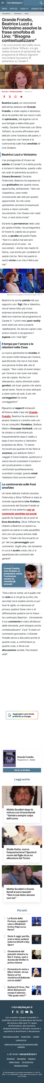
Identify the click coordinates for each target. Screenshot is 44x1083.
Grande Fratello (25, 757)
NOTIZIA (5, 92)
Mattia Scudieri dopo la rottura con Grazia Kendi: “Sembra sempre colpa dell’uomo (21, 814)
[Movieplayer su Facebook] (12, 1011)
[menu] (3, 3)
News (4, 9)
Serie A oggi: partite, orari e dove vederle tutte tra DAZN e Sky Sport (19, 940)
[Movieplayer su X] (17, 1011)
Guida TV (24, 9)
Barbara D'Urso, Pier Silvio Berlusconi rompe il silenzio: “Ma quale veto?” (19, 991)
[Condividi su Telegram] (21, 96)
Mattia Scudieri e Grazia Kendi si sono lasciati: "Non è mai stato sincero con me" (21, 893)
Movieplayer (6, 13)
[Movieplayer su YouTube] (26, 1011)
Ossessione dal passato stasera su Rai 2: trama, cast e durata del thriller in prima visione (18, 957)
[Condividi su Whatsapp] (15, 96)
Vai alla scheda (22, 770)
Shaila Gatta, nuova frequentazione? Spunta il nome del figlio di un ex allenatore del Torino (21, 854)
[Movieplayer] (22, 1007)
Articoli (13, 9)
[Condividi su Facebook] (4, 96)
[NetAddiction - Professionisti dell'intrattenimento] (28, 1054)
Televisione (17, 13)
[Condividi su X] (10, 96)
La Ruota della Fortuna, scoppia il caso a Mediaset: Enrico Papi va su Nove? (18, 924)
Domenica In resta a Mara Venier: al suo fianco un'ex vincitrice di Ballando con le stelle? (19, 975)
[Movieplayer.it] (15, 3)
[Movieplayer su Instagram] (22, 1011)
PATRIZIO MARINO (16, 92)
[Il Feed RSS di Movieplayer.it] (31, 1011)
